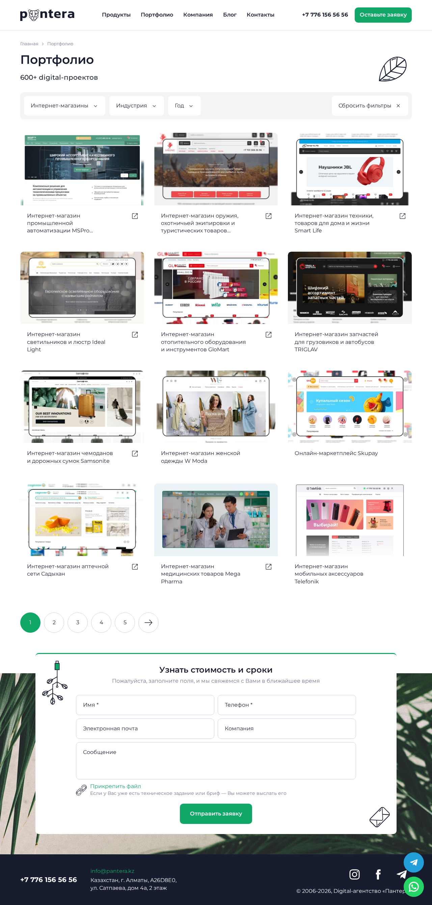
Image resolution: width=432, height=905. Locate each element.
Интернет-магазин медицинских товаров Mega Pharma (200, 574)
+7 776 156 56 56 (325, 14)
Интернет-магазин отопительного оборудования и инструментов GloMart (203, 342)
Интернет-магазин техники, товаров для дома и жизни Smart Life (334, 223)
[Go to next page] (148, 622)
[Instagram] (354, 874)
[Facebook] (378, 874)
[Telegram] (402, 874)
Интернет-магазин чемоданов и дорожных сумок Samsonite (70, 457)
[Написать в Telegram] (414, 862)
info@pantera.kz (112, 871)
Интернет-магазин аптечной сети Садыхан (68, 570)
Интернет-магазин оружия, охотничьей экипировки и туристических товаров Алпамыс (199, 223)
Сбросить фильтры (365, 105)
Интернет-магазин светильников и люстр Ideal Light (66, 342)
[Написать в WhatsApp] (414, 887)
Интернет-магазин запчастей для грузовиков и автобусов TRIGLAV (336, 342)
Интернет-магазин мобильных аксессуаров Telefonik (329, 574)
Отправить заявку (216, 813)
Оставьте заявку (383, 14)
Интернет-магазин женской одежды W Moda (200, 457)
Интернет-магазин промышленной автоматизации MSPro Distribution (58, 223)
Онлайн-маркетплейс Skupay (336, 453)
